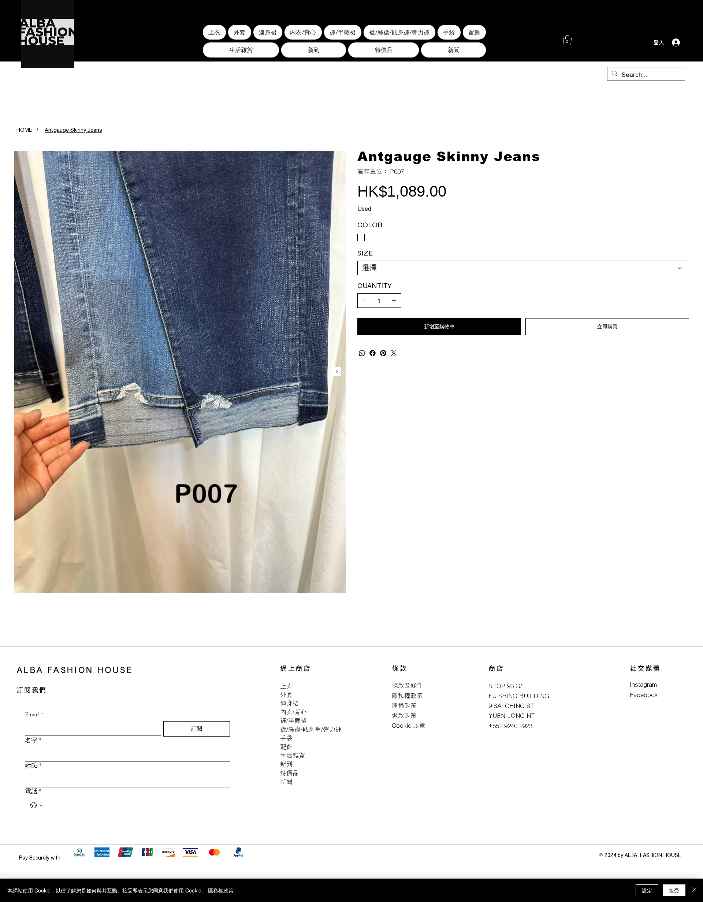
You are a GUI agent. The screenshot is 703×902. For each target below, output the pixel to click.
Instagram (643, 684)
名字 (33, 740)
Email (34, 714)
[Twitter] (393, 353)
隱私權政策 (407, 696)
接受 (674, 890)
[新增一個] (394, 300)
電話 (33, 791)
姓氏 (33, 765)
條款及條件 (407, 685)
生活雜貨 (292, 755)
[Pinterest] (383, 353)
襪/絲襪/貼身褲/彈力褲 (311, 729)
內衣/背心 (293, 712)
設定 (647, 890)
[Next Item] (336, 371)
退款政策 (404, 715)
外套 (286, 695)
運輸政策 (404, 705)
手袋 (286, 738)
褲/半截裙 (293, 721)
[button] (567, 40)
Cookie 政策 (408, 725)
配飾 (286, 747)
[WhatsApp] (362, 353)
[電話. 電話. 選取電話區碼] (36, 805)
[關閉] (694, 890)
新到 (286, 764)
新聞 (286, 782)
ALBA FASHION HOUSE (75, 670)
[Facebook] (372, 353)
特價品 (289, 773)
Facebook (644, 695)
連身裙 (289, 703)
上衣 (286, 686)
